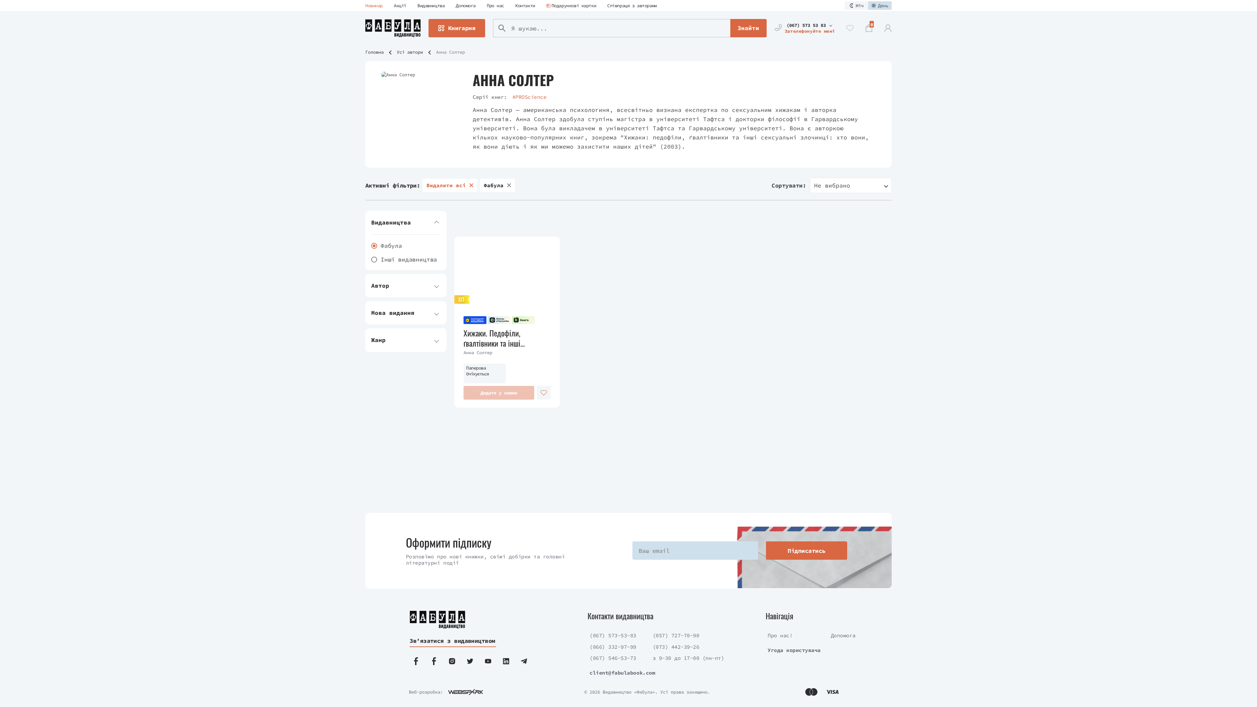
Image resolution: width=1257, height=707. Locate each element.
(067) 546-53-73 (613, 658)
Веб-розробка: (426, 692)
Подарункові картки (574, 6)
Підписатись (806, 550)
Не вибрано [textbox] (832, 185)
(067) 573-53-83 (613, 635)
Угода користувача (794, 650)
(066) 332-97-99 (613, 647)
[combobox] (851, 185)
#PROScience (529, 97)
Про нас (495, 6)
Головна (374, 52)
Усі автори (410, 52)
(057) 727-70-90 (676, 635)
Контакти (525, 6)
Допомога (466, 6)
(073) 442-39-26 (676, 647)
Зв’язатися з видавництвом (452, 640)
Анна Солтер (478, 352)
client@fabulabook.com (622, 672)
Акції (400, 6)
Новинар (374, 6)
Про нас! (780, 635)
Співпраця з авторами (632, 6)
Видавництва (431, 6)
